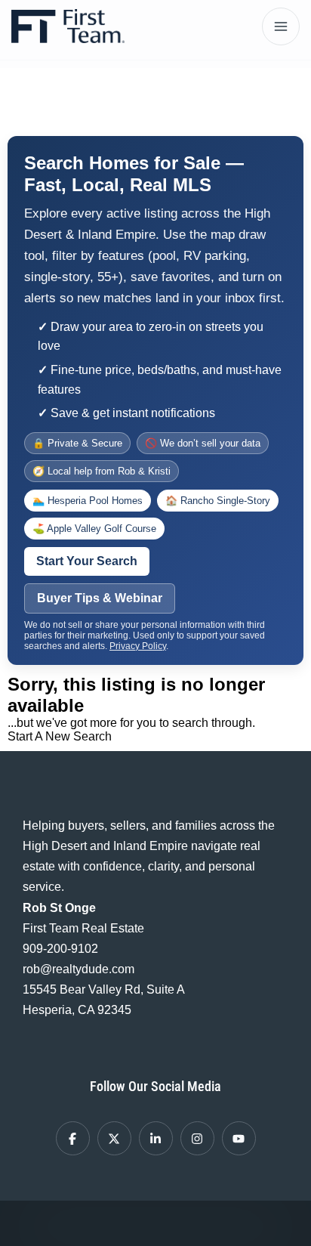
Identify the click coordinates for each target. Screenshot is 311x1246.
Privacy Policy (137, 646)
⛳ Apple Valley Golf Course (94, 528)
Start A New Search (60, 736)
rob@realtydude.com (78, 969)
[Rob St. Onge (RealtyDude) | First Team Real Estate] (68, 26)
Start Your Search (86, 561)
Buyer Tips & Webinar (99, 598)
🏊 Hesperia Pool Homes (87, 500)
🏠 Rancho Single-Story (217, 500)
